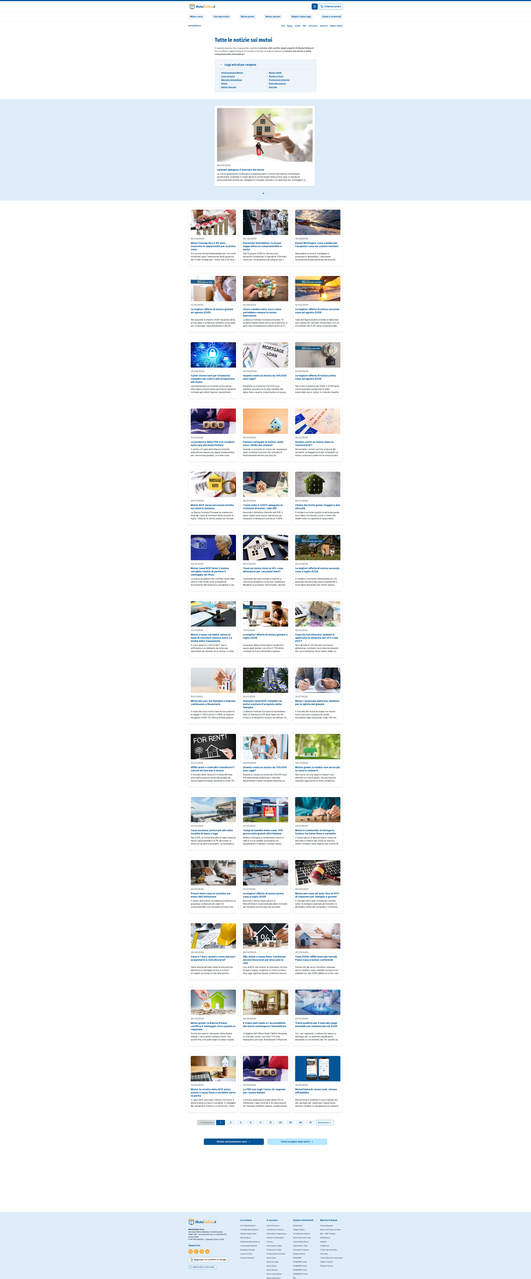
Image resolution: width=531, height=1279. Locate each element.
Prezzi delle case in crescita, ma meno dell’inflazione (210, 895)
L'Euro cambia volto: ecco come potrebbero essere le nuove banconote (262, 312)
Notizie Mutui (245, 1238)
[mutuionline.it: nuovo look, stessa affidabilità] (317, 1068)
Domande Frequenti (301, 1250)
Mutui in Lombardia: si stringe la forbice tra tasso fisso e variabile (315, 832)
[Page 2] (265, 193)
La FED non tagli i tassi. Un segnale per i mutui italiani (264, 1091)
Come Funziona (273, 1226)
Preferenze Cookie (274, 1250)
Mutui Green (272, 1266)
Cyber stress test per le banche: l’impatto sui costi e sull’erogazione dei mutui (213, 379)
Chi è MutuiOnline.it (248, 1226)
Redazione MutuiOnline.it (250, 1242)
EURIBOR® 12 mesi (300, 1274)
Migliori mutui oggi (301, 16)
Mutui (224, 83)
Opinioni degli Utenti (248, 1234)
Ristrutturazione (277, 83)
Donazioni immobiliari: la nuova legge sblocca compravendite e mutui (262, 246)
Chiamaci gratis (332, 6)
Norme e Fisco (276, 76)
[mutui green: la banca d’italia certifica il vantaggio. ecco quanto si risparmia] (213, 1002)
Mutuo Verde (275, 72)
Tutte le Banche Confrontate (331, 1258)
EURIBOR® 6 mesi (300, 1270)
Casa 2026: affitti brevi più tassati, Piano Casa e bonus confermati (316, 958)
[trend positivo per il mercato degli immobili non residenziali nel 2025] (317, 1002)
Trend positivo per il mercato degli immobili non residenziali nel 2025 (316, 1024)
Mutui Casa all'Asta (274, 1274)
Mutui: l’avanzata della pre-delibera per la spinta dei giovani (317, 702)
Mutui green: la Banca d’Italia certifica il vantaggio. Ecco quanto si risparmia (213, 1026)
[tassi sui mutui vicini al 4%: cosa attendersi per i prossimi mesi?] (265, 547)
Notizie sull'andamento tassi (232, 1141)
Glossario (313, 26)
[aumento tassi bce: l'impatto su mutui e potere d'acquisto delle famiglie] (265, 680)
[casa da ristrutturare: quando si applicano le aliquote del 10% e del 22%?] (317, 614)
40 (300, 1122)
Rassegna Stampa (247, 1250)
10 (270, 1122)
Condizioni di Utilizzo (275, 1230)
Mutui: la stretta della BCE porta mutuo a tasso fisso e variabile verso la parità (213, 1092)
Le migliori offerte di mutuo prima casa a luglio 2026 (263, 895)
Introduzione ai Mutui (301, 1234)
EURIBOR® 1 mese (300, 1262)
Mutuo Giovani (228, 87)
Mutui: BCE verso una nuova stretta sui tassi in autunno (212, 506)
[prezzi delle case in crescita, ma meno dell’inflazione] (213, 872)
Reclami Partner (326, 1266)
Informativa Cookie (274, 1246)
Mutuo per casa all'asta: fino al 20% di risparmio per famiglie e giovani (317, 895)
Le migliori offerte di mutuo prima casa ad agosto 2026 (315, 377)
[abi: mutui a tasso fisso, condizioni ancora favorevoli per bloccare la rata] (265, 936)
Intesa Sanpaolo (326, 1226)
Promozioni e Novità (279, 80)
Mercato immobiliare (231, 80)
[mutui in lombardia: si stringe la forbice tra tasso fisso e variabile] (317, 809)
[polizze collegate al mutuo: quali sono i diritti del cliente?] (265, 421)
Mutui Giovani (272, 1270)
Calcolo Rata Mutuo (300, 1242)
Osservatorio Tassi (300, 1246)
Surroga (273, 87)
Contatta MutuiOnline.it (249, 1230)
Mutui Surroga (272, 1262)
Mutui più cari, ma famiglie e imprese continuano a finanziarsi (213, 702)
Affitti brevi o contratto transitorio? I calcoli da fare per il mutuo (213, 769)
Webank (323, 1242)
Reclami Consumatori (275, 1238)
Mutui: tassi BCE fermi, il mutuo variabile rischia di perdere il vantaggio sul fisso (210, 571)
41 (310, 1122)
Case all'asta (228, 76)
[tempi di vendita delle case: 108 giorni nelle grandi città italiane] (265, 809)
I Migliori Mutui (299, 1230)
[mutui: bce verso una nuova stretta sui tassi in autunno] (213, 484)
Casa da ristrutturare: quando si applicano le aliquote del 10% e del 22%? (316, 638)
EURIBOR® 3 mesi (300, 1266)
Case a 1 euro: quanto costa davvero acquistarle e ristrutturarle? (213, 958)
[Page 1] (263, 193)
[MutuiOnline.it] (202, 1222)
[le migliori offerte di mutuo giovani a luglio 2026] (265, 614)
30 (290, 1122)
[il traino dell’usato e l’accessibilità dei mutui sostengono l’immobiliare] (265, 1002)
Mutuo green (247, 16)
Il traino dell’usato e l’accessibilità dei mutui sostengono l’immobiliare (264, 1024)
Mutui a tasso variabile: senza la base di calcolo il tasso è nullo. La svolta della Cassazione (211, 638)
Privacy (270, 1242)
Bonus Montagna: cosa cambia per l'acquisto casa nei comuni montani (316, 244)
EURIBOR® (297, 1258)
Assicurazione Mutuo (232, 72)
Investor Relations (247, 1258)
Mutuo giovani (272, 16)
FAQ (304, 26)
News (290, 26)
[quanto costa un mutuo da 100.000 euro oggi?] (265, 355)
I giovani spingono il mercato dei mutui (240, 169)
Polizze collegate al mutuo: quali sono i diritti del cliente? (263, 443)
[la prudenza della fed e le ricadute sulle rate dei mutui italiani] (213, 421)
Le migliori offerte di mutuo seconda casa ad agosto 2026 (317, 311)
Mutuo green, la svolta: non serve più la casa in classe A (317, 769)
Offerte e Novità (326, 1262)
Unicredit (324, 1254)
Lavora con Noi (246, 1254)
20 (280, 1122)
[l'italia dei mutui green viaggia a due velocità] (317, 484)
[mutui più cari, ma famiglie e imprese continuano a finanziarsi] (213, 680)
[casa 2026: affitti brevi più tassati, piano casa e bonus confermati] (317, 936)
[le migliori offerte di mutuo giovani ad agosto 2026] (213, 288)
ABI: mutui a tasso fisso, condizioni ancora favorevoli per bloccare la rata (264, 960)
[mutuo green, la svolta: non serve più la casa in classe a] (317, 746)
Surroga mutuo (221, 16)
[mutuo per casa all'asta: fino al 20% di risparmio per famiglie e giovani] (317, 872)
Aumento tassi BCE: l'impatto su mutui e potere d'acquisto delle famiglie (262, 704)
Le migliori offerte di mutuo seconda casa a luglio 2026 (317, 570)
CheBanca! (324, 1246)
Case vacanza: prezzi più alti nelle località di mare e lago (212, 832)
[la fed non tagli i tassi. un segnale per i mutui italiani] (265, 1068)
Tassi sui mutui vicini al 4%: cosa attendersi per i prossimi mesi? (263, 570)
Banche (324, 26)
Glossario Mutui (299, 1254)
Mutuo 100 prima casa (302, 1238)
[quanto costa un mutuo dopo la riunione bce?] (317, 421)
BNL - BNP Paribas (327, 1234)
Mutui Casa (271, 1258)
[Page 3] (267, 193)
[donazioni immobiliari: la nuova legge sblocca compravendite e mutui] (265, 222)
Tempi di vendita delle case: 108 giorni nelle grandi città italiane (263, 832)
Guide (297, 26)
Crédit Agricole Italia (328, 1250)
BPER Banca (325, 1238)
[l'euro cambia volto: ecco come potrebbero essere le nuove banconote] (265, 288)
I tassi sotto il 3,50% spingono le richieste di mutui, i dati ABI (263, 506)
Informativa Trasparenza (276, 1234)
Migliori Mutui (336, 26)
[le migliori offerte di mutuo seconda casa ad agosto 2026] (317, 288)
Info (283, 26)
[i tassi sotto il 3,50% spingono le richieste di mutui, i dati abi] (265, 484)
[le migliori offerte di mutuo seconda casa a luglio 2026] (317, 547)
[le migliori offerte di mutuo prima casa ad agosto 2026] (317, 355)
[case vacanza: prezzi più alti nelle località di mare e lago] (213, 809)
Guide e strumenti (331, 16)
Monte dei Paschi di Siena (330, 1230)
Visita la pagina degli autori (295, 1141)
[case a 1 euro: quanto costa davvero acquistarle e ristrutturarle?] (213, 936)
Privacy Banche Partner (276, 1254)
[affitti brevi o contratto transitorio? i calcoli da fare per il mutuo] (213, 746)
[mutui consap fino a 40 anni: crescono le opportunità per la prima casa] (213, 222)
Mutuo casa (196, 16)
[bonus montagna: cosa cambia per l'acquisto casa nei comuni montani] (317, 222)
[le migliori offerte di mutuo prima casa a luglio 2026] (265, 872)
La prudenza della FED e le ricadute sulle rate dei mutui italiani (213, 443)
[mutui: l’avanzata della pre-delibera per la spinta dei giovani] (317, 680)
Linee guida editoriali (248, 1246)
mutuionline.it (194, 25)
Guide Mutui (298, 1226)
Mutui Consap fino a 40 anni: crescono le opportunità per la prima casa (213, 246)
